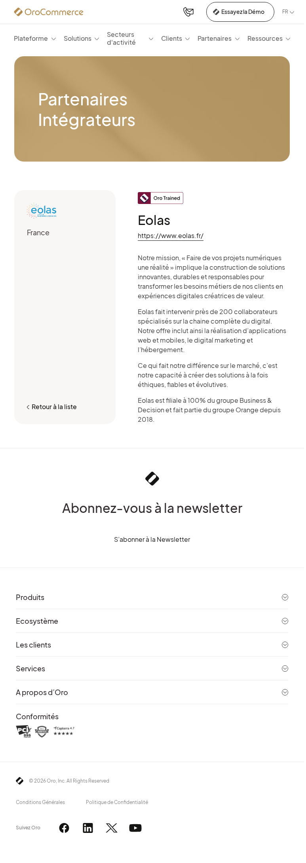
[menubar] (152, 38)
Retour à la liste (54, 406)
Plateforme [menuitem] (31, 38)
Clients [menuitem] (171, 38)
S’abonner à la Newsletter (152, 539)
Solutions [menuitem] (77, 38)
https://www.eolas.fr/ (170, 235)
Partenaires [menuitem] (215, 38)
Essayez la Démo (242, 11)
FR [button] (285, 12)
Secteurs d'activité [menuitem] (121, 38)
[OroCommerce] (49, 12)
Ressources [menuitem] (265, 38)
